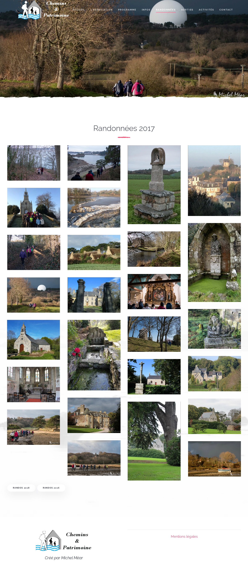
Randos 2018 (21, 488)
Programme (127, 9)
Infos (146, 9)
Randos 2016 (51, 488)
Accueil (79, 9)
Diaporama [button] (24, 166)
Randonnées (166, 9)
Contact (226, 9)
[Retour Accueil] (44, 10)
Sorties (187, 9)
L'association (102, 9)
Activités (206, 9)
